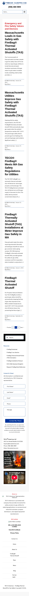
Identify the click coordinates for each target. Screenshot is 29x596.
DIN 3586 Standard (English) (15, 364)
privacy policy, (15, 428)
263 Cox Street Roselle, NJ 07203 (13, 441)
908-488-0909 (12, 446)
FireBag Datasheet (12, 349)
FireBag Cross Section (13, 352)
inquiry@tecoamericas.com (11, 443)
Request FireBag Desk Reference (16, 367)
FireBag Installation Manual (15, 361)
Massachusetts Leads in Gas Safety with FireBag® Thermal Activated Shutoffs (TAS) (14, 42)
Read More (7, 84)
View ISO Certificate (14, 530)
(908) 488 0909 (14, 7)
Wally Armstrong (10, 80)
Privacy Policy (14, 533)
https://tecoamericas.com (11, 448)
